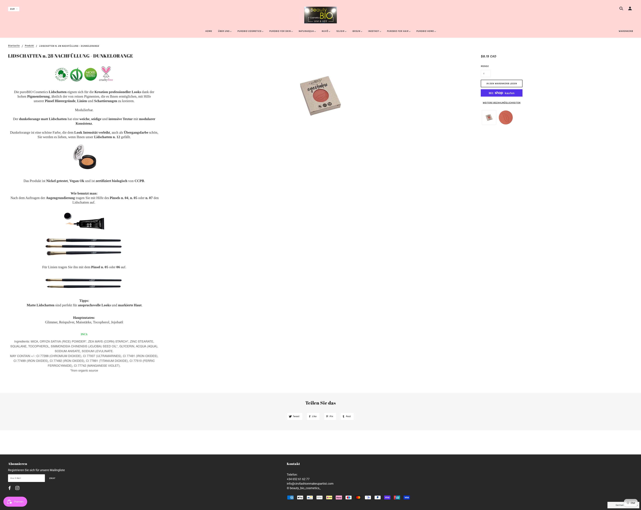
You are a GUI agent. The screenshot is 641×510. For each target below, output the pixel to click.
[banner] (320, 15)
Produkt (29, 46)
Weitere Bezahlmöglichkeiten (501, 102)
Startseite (14, 46)
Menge (485, 66)
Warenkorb (626, 31)
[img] (621, 9)
